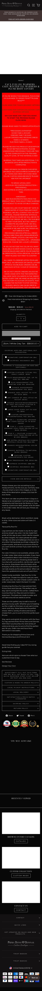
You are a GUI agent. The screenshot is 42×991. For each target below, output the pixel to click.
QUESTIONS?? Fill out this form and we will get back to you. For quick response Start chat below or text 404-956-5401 (21, 675)
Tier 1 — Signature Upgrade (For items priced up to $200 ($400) (21, 421)
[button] (21, 333)
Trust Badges (20, 954)
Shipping (13, 309)
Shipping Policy (21, 703)
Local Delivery (21, 692)
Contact (21, 910)
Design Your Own (9, 666)
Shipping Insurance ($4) (22, 360)
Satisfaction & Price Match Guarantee (21, 698)
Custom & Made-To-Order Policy (21, 682)
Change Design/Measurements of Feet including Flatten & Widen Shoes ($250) (22, 404)
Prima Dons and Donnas (11, 588)
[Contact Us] (21, 892)
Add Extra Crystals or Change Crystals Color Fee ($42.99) (22, 441)
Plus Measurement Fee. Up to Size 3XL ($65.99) (22, 378)
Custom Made (21, 875)
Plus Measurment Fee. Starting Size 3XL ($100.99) (21, 383)
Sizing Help (6, 651)
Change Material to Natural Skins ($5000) (22, 451)
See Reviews (7, 662)
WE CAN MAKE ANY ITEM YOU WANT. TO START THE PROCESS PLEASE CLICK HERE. (21, 118)
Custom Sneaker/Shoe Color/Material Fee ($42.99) (21, 415)
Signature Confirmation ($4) (22, 357)
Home (20, 80)
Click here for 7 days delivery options (21, 105)
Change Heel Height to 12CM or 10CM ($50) (22, 393)
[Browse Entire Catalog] (21, 823)
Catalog (21, 841)
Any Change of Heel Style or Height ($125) (22, 398)
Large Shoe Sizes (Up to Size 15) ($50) (22, 410)
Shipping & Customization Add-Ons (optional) (21, 366)
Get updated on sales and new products (20, 933)
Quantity (21, 314)
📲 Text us (33, 978)
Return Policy (21, 708)
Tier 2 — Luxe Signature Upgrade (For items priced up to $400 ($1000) (21, 428)
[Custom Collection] (21, 857)
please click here (27, 492)
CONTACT (20, 918)
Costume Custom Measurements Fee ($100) (21, 456)
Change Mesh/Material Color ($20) (22, 446)
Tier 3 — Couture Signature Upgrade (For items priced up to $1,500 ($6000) (21, 435)
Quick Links (20, 925)
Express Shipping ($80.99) (22, 463)
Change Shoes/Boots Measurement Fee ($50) (21, 388)
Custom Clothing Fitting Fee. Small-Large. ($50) (22, 373)
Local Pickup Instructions (21, 687)
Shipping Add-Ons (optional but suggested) (21, 351)
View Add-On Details (21, 479)
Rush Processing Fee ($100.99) (22, 460)
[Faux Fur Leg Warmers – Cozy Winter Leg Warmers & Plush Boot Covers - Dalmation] (12, 786)
